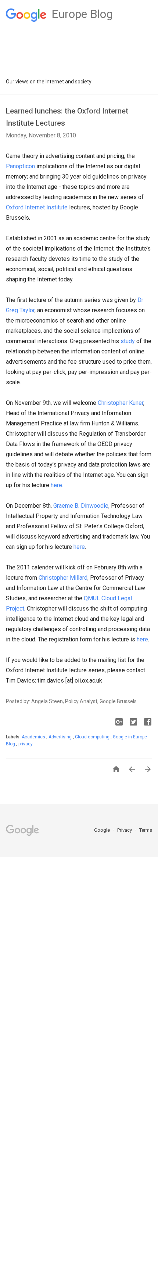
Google (102, 830)
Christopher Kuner (120, 402)
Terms (145, 830)
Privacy (125, 830)
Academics (34, 736)
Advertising (61, 736)
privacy (25, 743)
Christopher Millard (63, 577)
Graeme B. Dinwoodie (80, 505)
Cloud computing (93, 736)
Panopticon (20, 166)
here (56, 485)
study (128, 341)
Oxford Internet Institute (37, 207)
